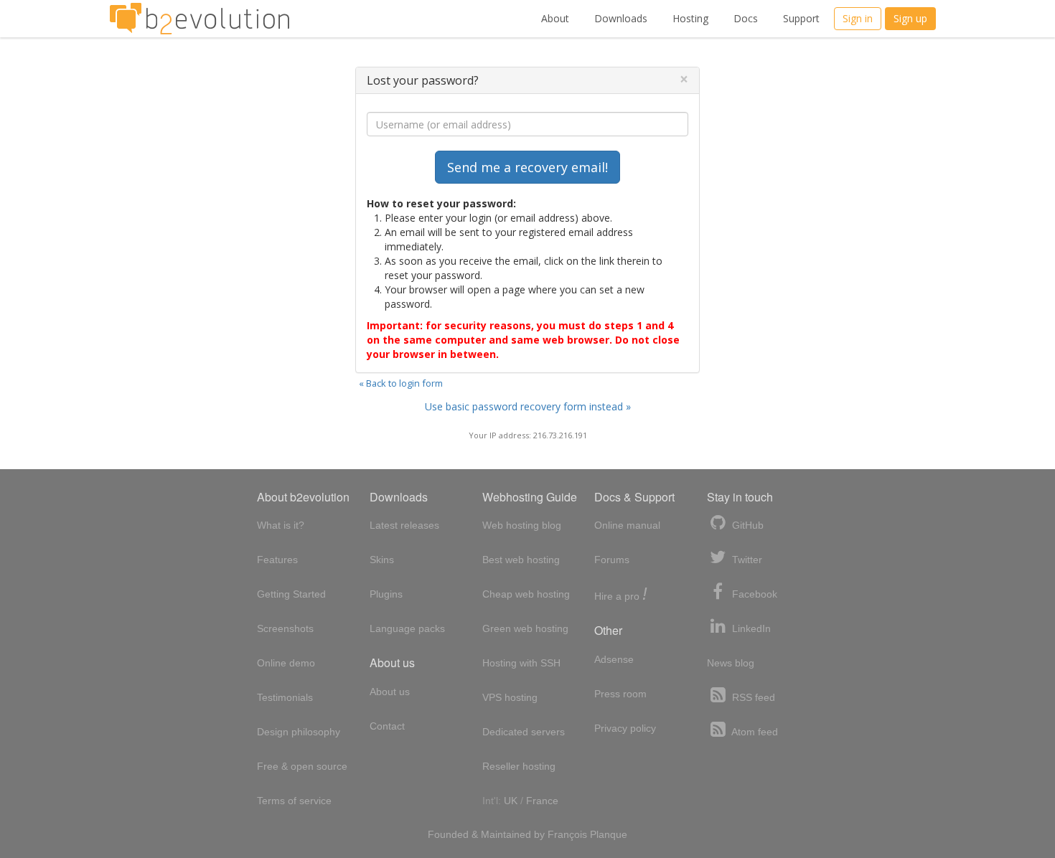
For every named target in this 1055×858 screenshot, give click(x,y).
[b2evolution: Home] (199, 19)
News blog (730, 663)
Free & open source (302, 766)
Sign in (858, 18)
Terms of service (294, 800)
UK (510, 800)
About (555, 18)
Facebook (753, 594)
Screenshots (285, 628)
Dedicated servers (523, 731)
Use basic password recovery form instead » (528, 406)
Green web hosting (525, 628)
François (567, 834)
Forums (611, 559)
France (542, 800)
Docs (745, 18)
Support (801, 18)
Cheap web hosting (526, 594)
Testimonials (285, 697)
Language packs (407, 628)
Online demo (286, 663)
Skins (382, 559)
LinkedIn (750, 628)
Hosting (690, 18)
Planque (608, 834)
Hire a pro (620, 595)
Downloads (620, 18)
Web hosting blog (521, 525)
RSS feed (752, 697)
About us (390, 691)
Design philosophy (298, 731)
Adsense (614, 659)
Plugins (386, 594)
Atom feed (753, 731)
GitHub (746, 525)
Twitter (745, 559)
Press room (620, 693)
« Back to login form (401, 383)
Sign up (910, 18)
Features (277, 559)
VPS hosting (510, 697)
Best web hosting (521, 559)
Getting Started (291, 594)
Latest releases (404, 525)
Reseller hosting (518, 766)
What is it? (280, 525)
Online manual (627, 525)
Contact (387, 726)
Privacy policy (625, 728)
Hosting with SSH (521, 663)
